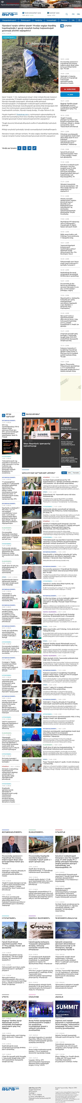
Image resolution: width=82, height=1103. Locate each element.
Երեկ (69, 472)
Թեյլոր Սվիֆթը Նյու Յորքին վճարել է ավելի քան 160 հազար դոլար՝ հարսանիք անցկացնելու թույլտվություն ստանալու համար (67, 1059)
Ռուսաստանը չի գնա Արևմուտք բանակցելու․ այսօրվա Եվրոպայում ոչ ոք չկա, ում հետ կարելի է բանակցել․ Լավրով (69, 287)
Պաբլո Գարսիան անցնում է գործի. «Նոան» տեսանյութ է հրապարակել (61, 762)
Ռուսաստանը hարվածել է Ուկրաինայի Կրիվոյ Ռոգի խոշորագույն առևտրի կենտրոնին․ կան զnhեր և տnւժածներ (10, 650)
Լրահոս (68, 26)
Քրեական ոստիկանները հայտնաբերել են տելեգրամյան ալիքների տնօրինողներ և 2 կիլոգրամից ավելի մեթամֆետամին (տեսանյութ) (10, 774)
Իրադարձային (9, 37)
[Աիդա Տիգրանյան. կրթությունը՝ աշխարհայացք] (41, 429)
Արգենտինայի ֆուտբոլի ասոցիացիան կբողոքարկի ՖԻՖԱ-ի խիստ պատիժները (69, 274)
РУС (73, 14)
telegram (29, 148)
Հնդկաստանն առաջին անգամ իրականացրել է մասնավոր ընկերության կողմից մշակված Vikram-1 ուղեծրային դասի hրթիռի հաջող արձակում (66, 960)
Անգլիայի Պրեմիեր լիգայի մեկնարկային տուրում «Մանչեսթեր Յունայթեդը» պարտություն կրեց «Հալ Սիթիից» (69, 107)
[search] (66, 14)
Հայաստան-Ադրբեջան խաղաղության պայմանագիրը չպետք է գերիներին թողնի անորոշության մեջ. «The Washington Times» (68, 250)
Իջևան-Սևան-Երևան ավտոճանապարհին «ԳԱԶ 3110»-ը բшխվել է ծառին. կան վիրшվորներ (69, 154)
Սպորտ (4, 577)
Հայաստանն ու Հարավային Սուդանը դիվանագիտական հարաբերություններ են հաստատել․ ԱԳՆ (10, 597)
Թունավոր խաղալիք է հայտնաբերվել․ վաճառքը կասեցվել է (10, 760)
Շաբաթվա (76, 472)
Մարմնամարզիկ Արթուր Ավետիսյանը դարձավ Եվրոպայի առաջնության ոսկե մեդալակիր (10, 582)
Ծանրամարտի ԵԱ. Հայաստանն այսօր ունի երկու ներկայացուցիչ (59, 495)
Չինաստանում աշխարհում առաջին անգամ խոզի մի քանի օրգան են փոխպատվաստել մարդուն (67, 986)
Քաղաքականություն (9, 420)
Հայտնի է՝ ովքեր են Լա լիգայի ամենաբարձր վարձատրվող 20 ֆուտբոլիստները (57, 688)
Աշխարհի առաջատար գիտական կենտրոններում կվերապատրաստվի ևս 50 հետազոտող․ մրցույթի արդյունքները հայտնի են (65, 945)
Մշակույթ (34, 997)
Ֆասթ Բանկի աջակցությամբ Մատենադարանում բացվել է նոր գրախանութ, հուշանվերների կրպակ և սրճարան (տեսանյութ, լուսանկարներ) (40, 1025)
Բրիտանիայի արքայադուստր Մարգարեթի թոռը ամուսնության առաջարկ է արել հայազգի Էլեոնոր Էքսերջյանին (66, 1046)
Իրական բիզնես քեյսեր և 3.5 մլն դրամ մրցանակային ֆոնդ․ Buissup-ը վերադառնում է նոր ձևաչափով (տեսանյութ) (41, 881)
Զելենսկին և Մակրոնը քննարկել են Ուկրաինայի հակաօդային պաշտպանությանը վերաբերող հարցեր (68, 79)
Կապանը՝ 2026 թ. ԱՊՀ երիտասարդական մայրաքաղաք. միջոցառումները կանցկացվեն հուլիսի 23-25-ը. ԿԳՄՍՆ (39, 1062)
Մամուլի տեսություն (50, 612)
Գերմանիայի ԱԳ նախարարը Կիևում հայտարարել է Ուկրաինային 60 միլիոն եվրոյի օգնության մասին (69, 224)
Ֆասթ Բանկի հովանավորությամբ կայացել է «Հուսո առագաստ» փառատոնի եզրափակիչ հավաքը (40, 1051)
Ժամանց (59, 997)
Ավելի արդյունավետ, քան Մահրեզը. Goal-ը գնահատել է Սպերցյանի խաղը (69, 236)
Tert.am (10, 14)
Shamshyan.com (22, 114)
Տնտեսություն (7, 528)
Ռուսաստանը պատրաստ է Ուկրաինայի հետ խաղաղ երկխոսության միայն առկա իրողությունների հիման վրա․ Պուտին (69, 65)
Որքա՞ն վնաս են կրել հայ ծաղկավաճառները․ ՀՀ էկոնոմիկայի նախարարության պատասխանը (10, 569)
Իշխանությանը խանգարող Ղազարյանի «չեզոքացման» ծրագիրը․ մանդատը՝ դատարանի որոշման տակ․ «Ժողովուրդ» (39, 945)
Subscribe (71, 89)
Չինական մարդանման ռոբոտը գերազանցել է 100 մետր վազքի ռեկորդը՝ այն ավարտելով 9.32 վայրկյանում (69, 187)
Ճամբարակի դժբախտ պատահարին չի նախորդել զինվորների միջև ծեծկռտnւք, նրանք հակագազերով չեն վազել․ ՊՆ (10, 552)
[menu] (79, 20)
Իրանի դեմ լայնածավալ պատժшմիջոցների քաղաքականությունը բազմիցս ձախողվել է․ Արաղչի (10, 634)
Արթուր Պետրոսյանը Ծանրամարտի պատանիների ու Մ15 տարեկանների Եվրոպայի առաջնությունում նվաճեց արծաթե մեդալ (70, 367)
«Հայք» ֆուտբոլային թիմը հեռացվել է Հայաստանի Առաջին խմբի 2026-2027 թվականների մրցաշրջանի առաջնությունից (69, 337)
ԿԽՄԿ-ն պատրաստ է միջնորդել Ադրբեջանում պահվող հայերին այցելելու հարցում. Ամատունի (10, 725)
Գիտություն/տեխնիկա (66, 918)
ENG (78, 14)
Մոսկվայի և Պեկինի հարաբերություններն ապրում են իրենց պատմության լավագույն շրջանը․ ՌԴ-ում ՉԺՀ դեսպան (10, 666)
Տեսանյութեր (33, 414)
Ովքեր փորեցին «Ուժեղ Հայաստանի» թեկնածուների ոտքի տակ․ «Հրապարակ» (60, 659)
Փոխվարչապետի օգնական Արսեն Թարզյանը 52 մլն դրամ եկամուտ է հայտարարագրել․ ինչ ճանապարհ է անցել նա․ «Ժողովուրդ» (40, 987)
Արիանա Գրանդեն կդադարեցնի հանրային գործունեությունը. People (67, 1036)
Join (71, 94)
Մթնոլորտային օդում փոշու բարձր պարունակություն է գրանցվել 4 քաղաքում (69, 263)
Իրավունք (5, 766)
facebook (19, 148)
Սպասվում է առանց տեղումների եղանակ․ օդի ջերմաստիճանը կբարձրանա (58, 584)
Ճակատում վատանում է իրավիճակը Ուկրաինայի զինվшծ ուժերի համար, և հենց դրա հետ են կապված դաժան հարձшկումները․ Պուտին (69, 352)
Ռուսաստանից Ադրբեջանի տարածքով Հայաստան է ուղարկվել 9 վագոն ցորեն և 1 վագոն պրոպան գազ (10, 535)
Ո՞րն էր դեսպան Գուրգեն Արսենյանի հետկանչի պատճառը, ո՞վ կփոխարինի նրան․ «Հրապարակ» (58, 615)
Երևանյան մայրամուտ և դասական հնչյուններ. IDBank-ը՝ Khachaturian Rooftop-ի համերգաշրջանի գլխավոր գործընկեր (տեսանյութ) (41, 1039)
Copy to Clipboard (34, 148)
